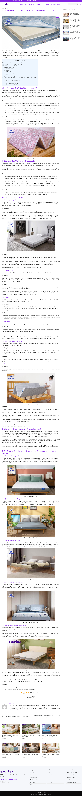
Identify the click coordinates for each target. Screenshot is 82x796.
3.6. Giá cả (6, 74)
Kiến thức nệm (5, 8)
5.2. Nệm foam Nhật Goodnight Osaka (12, 80)
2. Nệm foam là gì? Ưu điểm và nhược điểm (12, 64)
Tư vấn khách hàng (34, 779)
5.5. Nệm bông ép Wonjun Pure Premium (13, 84)
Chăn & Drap (31, 4)
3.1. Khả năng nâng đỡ (9, 67)
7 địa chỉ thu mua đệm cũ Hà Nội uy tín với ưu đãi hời (75, 26)
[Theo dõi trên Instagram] (3, 782)
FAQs (31, 784)
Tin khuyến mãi (33, 777)
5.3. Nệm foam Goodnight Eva (10, 81)
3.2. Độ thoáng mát (8, 68)
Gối (44, 4)
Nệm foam (4, 163)
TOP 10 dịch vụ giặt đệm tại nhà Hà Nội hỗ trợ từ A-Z (75, 32)
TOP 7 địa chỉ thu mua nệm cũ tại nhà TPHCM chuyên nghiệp (75, 20)
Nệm (26, 4)
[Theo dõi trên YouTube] (8, 782)
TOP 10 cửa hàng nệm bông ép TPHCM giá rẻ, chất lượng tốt (75, 38)
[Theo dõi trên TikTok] (5, 782)
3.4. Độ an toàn (7, 71)
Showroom (32, 782)
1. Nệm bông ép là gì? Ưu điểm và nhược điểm (12, 62)
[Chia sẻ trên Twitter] (30, 697)
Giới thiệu (32, 772)
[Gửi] (77, 4)
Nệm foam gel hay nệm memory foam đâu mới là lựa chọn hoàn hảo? (49, 737)
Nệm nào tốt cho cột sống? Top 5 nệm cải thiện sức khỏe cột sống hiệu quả (25, 267)
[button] (80, 4)
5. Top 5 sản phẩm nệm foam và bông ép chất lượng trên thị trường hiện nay (19, 77)
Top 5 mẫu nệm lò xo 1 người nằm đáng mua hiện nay (17, 716)
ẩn (24, 60)
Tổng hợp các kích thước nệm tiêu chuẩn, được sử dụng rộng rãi (75, 14)
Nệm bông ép (5, 90)
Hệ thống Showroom (55, 4)
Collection (38, 4)
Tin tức (31, 774)
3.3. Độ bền (6, 70)
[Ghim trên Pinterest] (32, 697)
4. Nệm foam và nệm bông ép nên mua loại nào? (13, 76)
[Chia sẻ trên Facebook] (28, 697)
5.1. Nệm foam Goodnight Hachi (11, 78)
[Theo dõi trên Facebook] (1, 782)
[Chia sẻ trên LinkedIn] (34, 697)
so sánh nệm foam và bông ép (26, 55)
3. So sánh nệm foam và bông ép (9, 65)
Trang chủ (21, 4)
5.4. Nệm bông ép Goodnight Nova (12, 83)
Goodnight (9, 680)
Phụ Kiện (48, 4)
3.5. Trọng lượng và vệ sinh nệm (11, 73)
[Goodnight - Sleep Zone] (5, 4)
